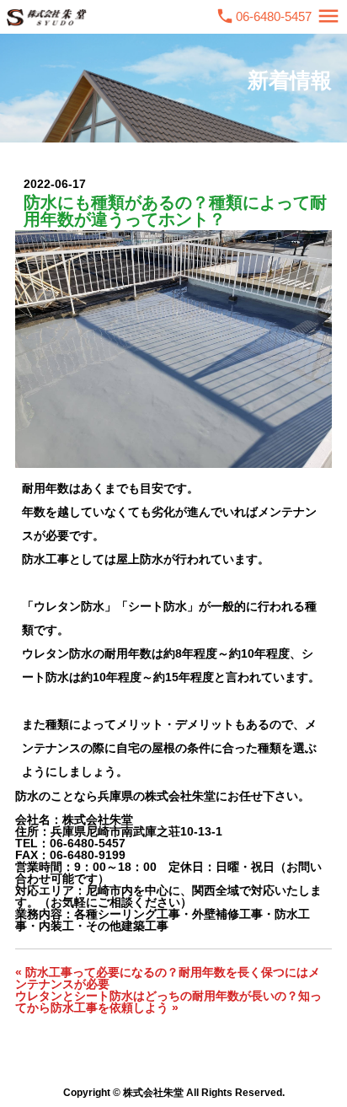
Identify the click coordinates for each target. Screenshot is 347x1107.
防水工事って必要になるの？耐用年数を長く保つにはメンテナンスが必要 (167, 978)
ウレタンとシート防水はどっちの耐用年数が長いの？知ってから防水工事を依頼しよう (168, 1001)
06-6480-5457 (274, 16)
